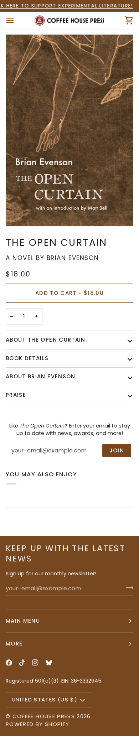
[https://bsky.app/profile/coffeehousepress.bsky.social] (49, 662)
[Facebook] (9, 662)
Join (116, 450)
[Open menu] (16, 21)
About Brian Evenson (41, 376)
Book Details (27, 358)
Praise (16, 395)
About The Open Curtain (46, 339)
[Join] (127, 587)
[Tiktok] (22, 662)
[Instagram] (35, 662)
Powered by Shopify (37, 724)
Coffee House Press (43, 716)
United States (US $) (44, 699)
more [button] (14, 643)
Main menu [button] (23, 620)
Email (18, 457)
